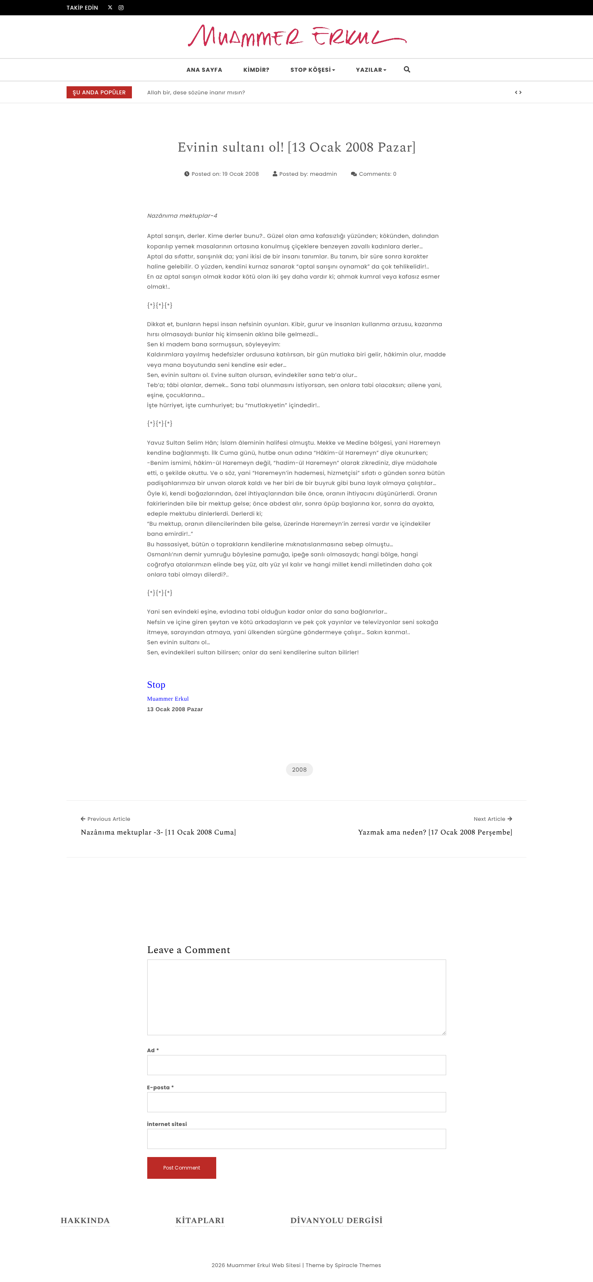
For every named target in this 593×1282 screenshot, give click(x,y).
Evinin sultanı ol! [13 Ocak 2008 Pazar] (296, 148)
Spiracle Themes (358, 1265)
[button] (516, 92)
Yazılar (369, 70)
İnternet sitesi (167, 1124)
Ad (153, 1050)
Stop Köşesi (310, 70)
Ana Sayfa (204, 70)
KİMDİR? (257, 70)
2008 (299, 770)
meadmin (323, 174)
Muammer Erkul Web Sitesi (264, 1265)
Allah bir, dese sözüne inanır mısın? (196, 92)
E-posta (160, 1087)
